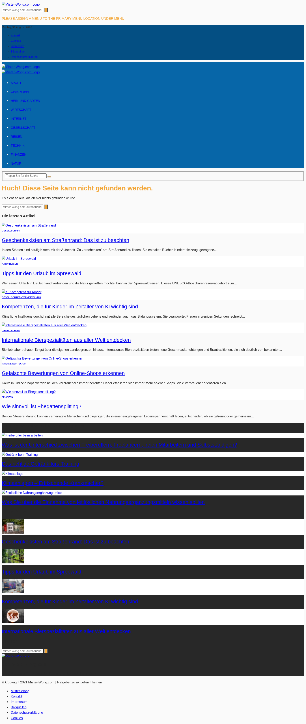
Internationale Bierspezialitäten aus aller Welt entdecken (66, 340)
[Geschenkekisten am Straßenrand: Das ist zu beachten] (29, 225)
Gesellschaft (23, 127)
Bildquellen (18, 51)
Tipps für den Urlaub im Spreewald (41, 273)
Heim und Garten (25, 100)
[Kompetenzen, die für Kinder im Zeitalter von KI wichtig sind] (21, 292)
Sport (16, 83)
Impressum (17, 46)
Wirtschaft (21, 109)
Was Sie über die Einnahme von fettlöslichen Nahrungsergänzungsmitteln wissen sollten (103, 502)
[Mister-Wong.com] (21, 4)
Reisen (16, 136)
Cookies (16, 40)
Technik (17, 145)
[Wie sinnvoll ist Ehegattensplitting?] (29, 392)
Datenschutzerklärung (24, 57)
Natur (16, 163)
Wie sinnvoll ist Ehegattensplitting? (41, 406)
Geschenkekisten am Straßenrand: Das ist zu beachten (65, 240)
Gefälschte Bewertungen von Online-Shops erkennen (63, 373)
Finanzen (18, 154)
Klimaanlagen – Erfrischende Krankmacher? (52, 483)
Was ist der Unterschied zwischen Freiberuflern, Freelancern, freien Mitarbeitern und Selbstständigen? (119, 445)
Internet (18, 118)
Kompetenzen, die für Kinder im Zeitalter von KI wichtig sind (70, 307)
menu (119, 18)
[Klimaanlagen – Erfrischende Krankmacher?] (12, 473)
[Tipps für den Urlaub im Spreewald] (19, 258)
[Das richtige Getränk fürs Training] (20, 454)
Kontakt (15, 35)
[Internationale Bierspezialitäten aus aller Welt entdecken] (44, 325)
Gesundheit (21, 92)
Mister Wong (20, 691)
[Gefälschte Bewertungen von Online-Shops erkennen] (42, 358)
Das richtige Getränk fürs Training (40, 464)
